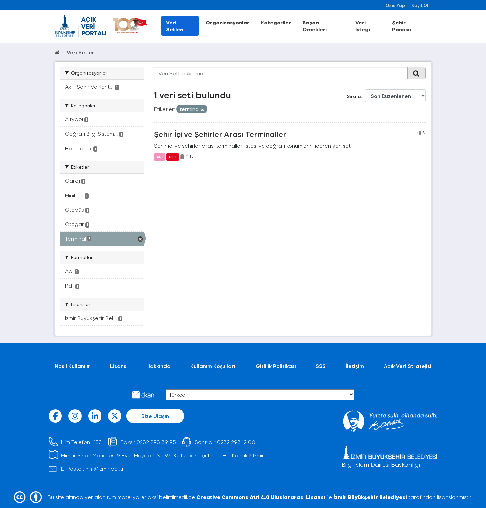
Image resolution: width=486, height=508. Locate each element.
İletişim (355, 365)
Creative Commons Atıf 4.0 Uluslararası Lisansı (260, 496)
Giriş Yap (395, 5)
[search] (416, 73)
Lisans (118, 365)
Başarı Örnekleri (315, 26)
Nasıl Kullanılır (72, 365)
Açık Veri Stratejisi (407, 365)
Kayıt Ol (420, 5)
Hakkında (158, 365)
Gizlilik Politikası (276, 365)
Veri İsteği (362, 26)
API (159, 156)
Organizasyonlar (227, 22)
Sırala (354, 96)
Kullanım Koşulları (212, 365)
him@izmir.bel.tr (104, 468)
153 (98, 442)
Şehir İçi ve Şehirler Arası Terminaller (220, 134)
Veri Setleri (174, 26)
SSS (321, 365)
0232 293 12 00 (236, 442)
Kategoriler (276, 22)
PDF (173, 156)
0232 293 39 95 (156, 442)
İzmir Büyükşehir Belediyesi (370, 496)
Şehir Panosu (401, 26)
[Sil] (202, 109)
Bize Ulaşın (155, 415)
